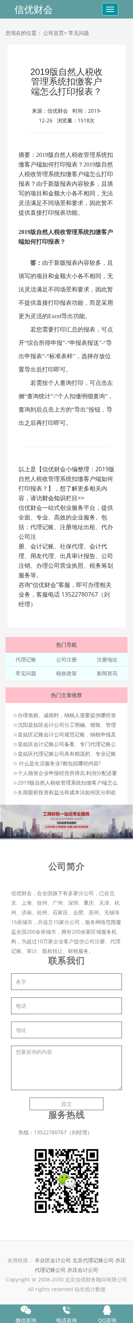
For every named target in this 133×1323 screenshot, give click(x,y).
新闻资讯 (107, 673)
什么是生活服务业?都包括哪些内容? (60, 763)
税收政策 (66, 673)
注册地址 (107, 659)
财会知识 (54, 498)
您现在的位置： (24, 32)
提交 (66, 1103)
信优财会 (33, 9)
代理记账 (26, 659)
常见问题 (78, 32)
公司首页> (55, 32)
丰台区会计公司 (53, 1260)
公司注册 (66, 659)
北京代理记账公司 (93, 1260)
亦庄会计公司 (82, 1269)
